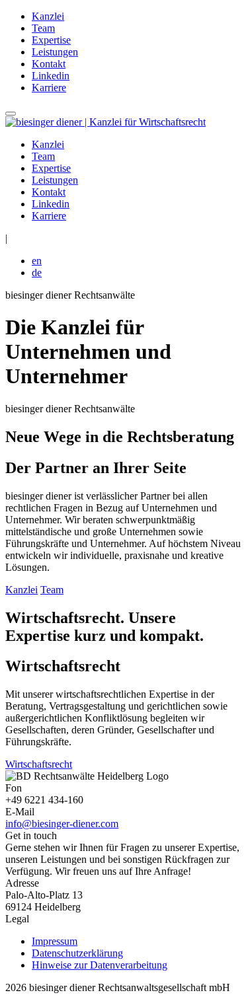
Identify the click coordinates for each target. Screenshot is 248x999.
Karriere (49, 87)
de (37, 272)
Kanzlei (48, 16)
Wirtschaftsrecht (38, 764)
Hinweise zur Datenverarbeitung (99, 965)
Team (43, 28)
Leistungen (55, 51)
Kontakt (48, 63)
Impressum (54, 941)
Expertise (51, 40)
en (37, 260)
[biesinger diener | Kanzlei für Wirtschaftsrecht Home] (105, 122)
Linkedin (50, 75)
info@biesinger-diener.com (61, 823)
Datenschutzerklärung (77, 953)
